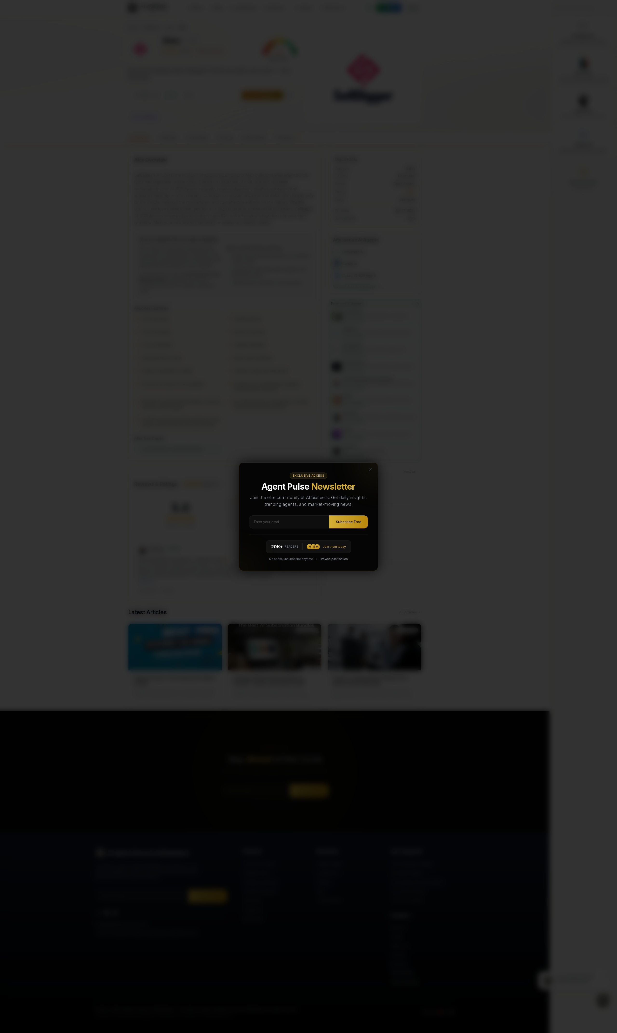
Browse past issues (334, 559)
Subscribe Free (348, 522)
